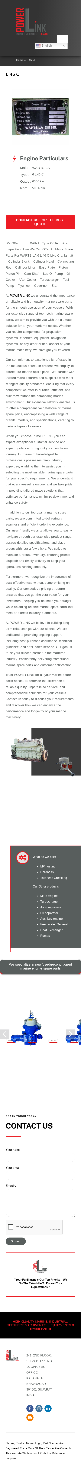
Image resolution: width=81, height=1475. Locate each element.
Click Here (11, 1040)
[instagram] (39, 1408)
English (46, 45)
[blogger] (30, 1417)
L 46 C (24, 243)
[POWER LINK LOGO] (31, 9)
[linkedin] (48, 1408)
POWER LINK (20, 295)
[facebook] (30, 1408)
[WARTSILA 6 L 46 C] (40, 90)
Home (20, 59)
